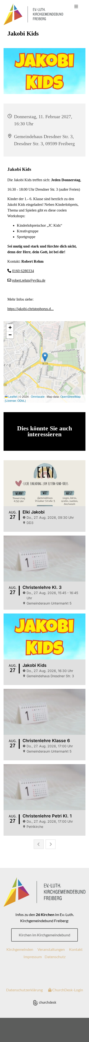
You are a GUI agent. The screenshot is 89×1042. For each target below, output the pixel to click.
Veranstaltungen (51, 949)
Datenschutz (55, 956)
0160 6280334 (23, 271)
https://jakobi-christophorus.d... (30, 309)
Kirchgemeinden (19, 949)
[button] (76, 7)
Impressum (32, 956)
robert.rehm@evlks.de (28, 280)
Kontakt (76, 949)
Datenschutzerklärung (24, 990)
